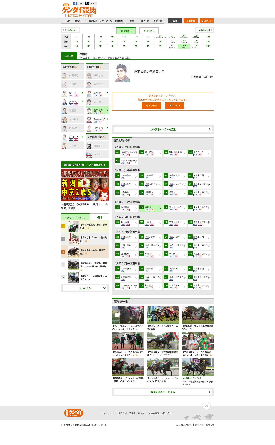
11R (196, 36)
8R (160, 37)
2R (88, 37)
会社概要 (199, 425)
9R (172, 36)
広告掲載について (184, 425)
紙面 (175, 21)
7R (148, 37)
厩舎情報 (119, 21)
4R (112, 37)
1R (76, 37)
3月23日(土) (204, 30)
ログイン (208, 21)
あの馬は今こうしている (191, 378)
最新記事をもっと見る (163, 392)
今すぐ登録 (151, 105)
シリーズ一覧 (106, 21)
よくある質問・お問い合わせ (160, 413)
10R (184, 36)
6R (136, 37)
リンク (141, 413)
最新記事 (93, 21)
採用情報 (210, 425)
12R (208, 37)
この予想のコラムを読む (163, 129)
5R (124, 37)
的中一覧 (145, 21)
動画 (132, 21)
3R (100, 37)
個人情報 (122, 413)
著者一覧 (158, 21)
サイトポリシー (108, 413)
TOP (67, 21)
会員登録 (191, 21)
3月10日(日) (70, 30)
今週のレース (80, 21)
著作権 (132, 413)
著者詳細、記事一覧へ (203, 77)
